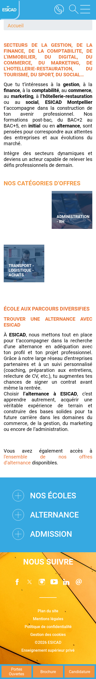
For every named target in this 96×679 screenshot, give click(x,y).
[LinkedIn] (66, 582)
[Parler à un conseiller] (59, 9)
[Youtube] (54, 582)
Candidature (79, 671)
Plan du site (48, 611)
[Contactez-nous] (79, 582)
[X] (29, 582)
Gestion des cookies (48, 634)
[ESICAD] (10, 10)
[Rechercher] (72, 9)
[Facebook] (17, 582)
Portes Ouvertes (16, 671)
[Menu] (85, 9)
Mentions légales (48, 618)
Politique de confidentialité (48, 626)
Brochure (48, 671)
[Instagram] (42, 582)
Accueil (16, 26)
